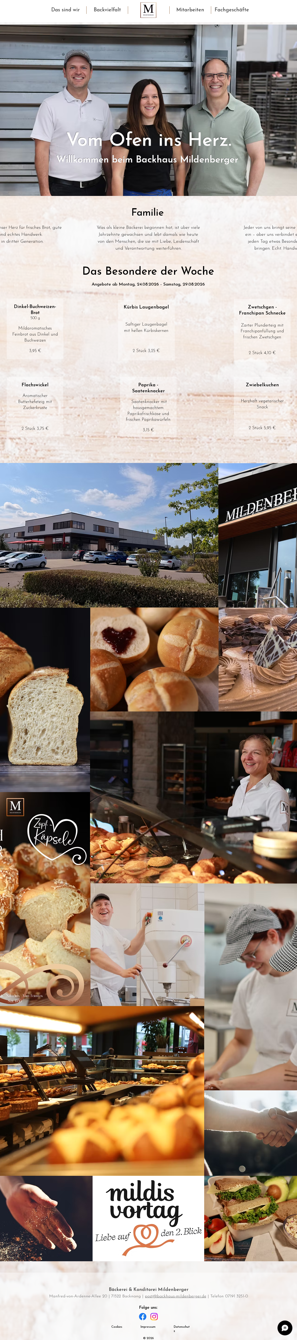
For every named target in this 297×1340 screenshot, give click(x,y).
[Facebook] (143, 1316)
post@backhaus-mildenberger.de (175, 1296)
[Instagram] (154, 1316)
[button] (65, 10)
